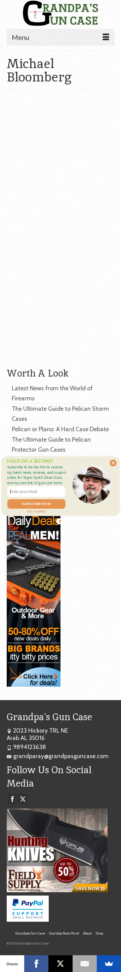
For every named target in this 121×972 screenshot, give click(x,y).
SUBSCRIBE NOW (36, 503)
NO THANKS (36, 511)
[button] (37, 474)
